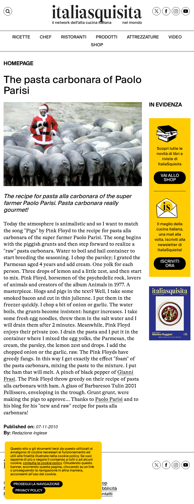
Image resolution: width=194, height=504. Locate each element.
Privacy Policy (28, 490)
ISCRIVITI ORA (169, 263)
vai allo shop (170, 177)
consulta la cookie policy (42, 463)
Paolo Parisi (109, 399)
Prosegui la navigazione (36, 484)
